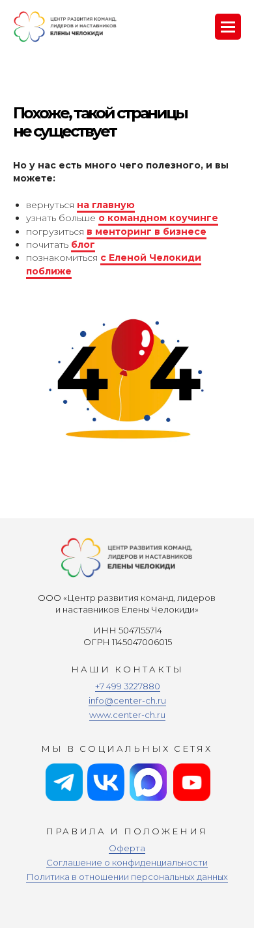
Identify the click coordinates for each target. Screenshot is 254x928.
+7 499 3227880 (127, 686)
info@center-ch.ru (127, 700)
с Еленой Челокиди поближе (113, 264)
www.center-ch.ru (127, 714)
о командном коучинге (158, 218)
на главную (106, 205)
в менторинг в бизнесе (146, 231)
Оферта (127, 848)
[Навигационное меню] (228, 27)
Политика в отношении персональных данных (127, 876)
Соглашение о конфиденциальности (127, 862)
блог (83, 244)
